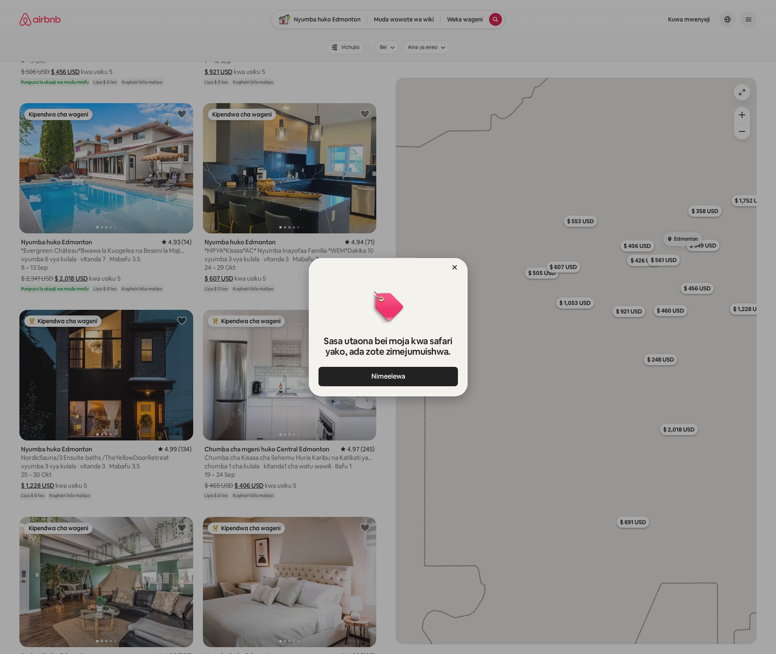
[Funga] (454, 267)
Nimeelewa (388, 376)
